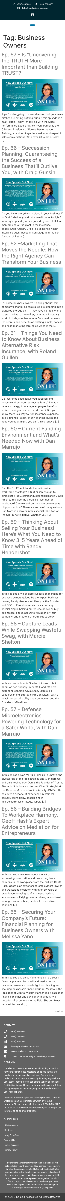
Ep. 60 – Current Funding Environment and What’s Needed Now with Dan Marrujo (31, 437)
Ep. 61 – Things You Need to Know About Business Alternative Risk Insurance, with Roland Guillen (32, 345)
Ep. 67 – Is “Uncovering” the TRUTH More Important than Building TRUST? (30, 63)
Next (59, 1011)
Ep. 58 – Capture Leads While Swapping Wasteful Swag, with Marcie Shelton (32, 633)
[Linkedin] (32, 15)
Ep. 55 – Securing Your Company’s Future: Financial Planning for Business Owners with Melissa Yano (28, 924)
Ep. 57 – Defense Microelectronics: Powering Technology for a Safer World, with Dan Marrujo (31, 721)
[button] (32, 24)
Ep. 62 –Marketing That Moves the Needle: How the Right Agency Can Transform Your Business (31, 252)
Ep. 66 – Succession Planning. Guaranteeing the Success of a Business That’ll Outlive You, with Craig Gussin (30, 160)
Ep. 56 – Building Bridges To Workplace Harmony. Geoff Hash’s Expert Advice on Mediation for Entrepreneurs (31, 821)
